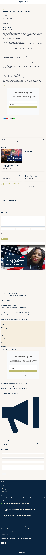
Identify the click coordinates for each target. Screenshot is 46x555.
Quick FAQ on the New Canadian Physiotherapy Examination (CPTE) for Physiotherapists (16, 314)
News (2, 334)
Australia (2, 323)
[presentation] (11, 156)
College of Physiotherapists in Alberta (30, 54)
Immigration (3, 331)
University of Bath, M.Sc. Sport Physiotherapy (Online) (10, 302)
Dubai (2, 327)
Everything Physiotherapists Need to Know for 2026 (10, 393)
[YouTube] (3, 543)
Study (2, 341)
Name (2, 229)
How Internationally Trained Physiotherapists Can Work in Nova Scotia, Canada (14, 319)
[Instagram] (5, 543)
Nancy (4, 13)
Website (32, 229)
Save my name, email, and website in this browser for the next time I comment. (14, 231)
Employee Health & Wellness (6, 328)
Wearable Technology (5, 345)
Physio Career (3, 338)
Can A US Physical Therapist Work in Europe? (9, 305)
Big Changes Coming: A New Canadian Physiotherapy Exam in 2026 (19, 503)
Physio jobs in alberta (13, 134)
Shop (2, 488)
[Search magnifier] (43, 242)
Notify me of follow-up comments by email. (9, 233)
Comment (3, 217)
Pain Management (4, 336)
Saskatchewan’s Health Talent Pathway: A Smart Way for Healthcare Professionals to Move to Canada (18, 390)
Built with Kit (23, 112)
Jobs (3, 9)
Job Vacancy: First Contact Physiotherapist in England (10, 140)
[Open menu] (44, 1)
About (2, 483)
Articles (2, 321)
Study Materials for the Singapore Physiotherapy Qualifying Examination (13, 307)
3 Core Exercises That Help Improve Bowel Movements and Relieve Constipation (15, 312)
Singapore (3, 339)
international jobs (6, 134)
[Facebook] (2, 543)
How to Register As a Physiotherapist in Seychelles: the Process (19, 515)
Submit (3, 474)
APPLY (4, 85)
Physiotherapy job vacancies (22, 134)
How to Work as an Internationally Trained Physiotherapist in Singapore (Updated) (15, 317)
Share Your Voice (4, 489)
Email (17, 229)
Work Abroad (3, 346)
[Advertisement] (23, 126)
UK (1, 342)
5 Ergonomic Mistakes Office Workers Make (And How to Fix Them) (12, 309)
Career (2, 325)
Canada (2, 324)
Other (2, 335)
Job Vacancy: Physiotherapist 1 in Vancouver (37, 140)
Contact (2, 492)
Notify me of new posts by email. (7, 235)
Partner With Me (4, 491)
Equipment (3, 330)
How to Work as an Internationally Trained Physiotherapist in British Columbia (14, 388)
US (1, 343)
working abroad (30, 134)
